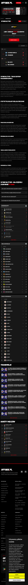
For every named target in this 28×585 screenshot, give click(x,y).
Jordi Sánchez (9, 301)
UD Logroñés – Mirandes (20, 502)
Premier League (4, 490)
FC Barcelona (4, 515)
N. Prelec (8, 314)
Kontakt (3, 545)
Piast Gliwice (7, 286)
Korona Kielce (7, 274)
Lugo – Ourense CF (19, 500)
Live (19, 21)
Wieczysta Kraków (8, 284)
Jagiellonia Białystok (9, 264)
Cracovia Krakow (8, 269)
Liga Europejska (4, 486)
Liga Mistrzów (4, 484)
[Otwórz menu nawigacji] (26, 3)
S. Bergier (8, 326)
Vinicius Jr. (17, 524)
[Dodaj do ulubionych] (25, 49)
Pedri (16, 528)
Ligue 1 (2, 499)
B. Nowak (8, 357)
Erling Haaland (18, 519)
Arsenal (3, 526)
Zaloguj (18, 2)
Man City (3, 524)
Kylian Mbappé (18, 521)
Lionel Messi (17, 517)
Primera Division (4, 492)
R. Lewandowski (18, 532)
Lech (2, 534)
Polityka (3, 549)
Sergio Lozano (9, 338)
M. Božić (8, 323)
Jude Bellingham (18, 526)
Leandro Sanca (9, 360)
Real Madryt (4, 517)
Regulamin (3, 547)
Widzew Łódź (7, 266)
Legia (2, 532)
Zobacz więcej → (14, 239)
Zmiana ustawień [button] (17, 580)
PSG (2, 530)
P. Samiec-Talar (9, 329)
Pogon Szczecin (7, 256)
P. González (9, 320)
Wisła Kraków (7, 261)
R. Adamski (8, 317)
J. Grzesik (8, 332)
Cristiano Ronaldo (19, 515)
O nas (2, 540)
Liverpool (3, 519)
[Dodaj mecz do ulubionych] (26, 54)
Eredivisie (3, 497)
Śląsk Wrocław (8, 276)
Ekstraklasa (4, 488)
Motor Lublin (7, 279)
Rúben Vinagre (9, 335)
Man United (3, 521)
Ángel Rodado (9, 341)
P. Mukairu (8, 344)
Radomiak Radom (8, 289)
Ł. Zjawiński (9, 304)
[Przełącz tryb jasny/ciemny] (23, 3)
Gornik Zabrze (7, 251)
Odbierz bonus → (14, 39)
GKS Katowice (7, 281)
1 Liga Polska (4, 501)
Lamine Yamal (18, 530)
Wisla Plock (7, 271)
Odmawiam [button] (16, 577)
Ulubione (24, 21)
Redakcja (3, 543)
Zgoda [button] (16, 574)
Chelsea (3, 528)
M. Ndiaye (8, 347)
